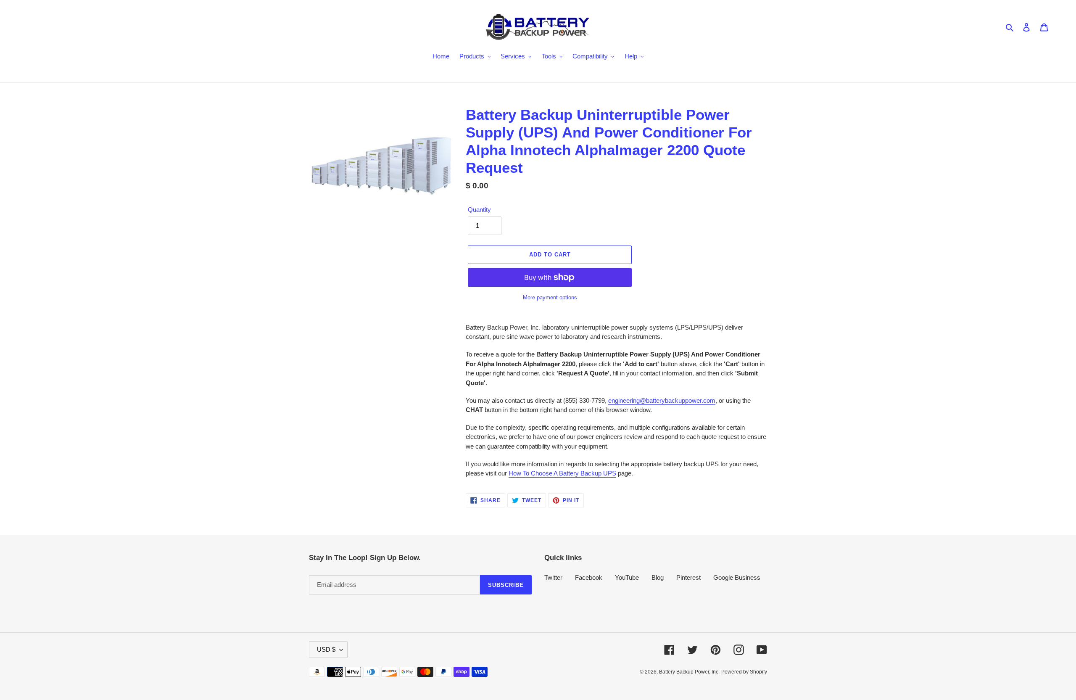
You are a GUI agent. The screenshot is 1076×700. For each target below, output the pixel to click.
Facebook (588, 577)
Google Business (736, 577)
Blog (657, 577)
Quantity (479, 209)
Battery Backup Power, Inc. (689, 672)
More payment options (550, 297)
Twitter (553, 577)
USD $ (326, 649)
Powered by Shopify (744, 672)
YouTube (627, 577)
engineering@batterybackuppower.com (661, 400)
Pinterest (688, 577)
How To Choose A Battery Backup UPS (562, 473)
